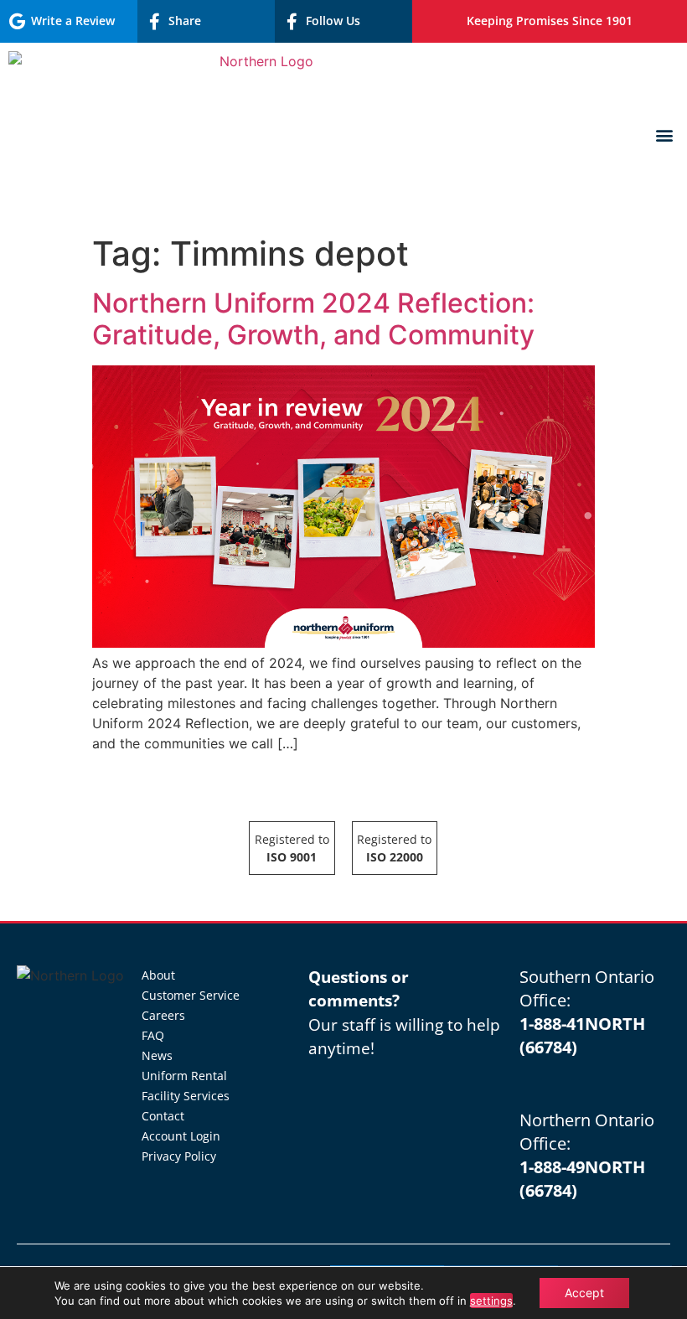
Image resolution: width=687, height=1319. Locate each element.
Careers (163, 1015)
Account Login (181, 1136)
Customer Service (191, 995)
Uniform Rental (184, 1076)
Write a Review (73, 20)
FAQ (153, 1035)
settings (491, 1300)
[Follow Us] (291, 21)
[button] (665, 135)
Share (184, 20)
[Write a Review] (16, 21)
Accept (584, 1292)
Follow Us (333, 20)
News (157, 1055)
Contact (163, 1116)
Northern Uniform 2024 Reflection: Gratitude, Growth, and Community (313, 319)
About (158, 975)
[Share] (154, 21)
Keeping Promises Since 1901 (550, 20)
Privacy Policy (179, 1156)
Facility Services (186, 1096)
